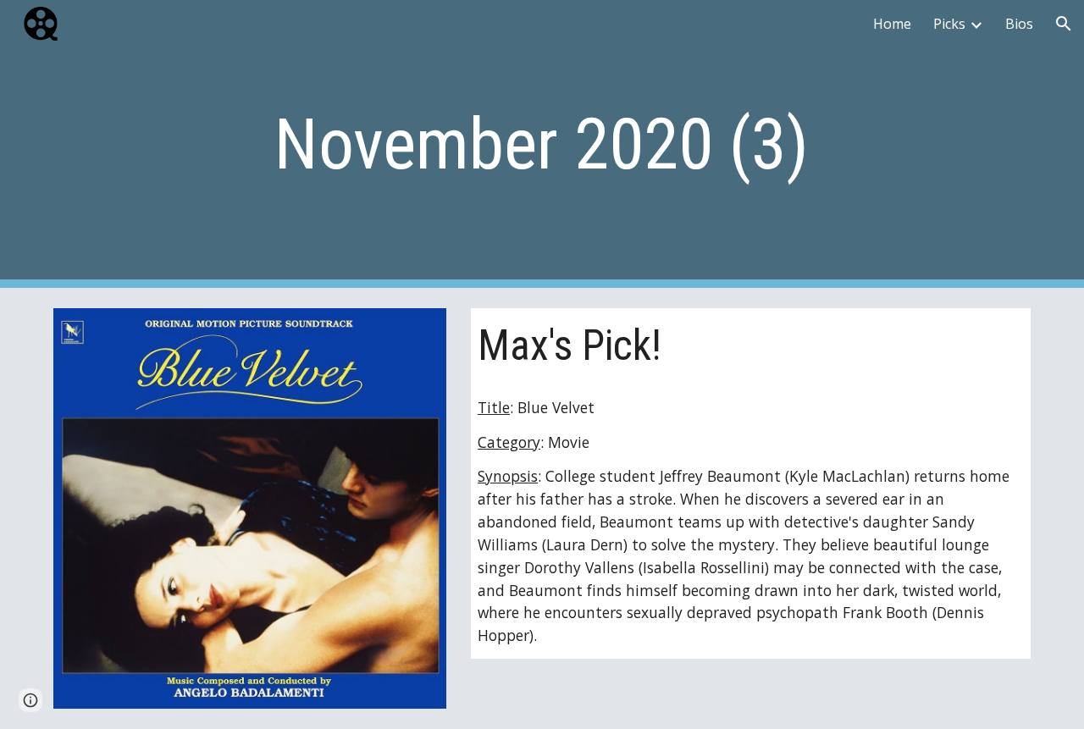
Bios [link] (1019, 23)
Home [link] (892, 23)
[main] (542, 144)
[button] (1063, 23)
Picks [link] (949, 23)
